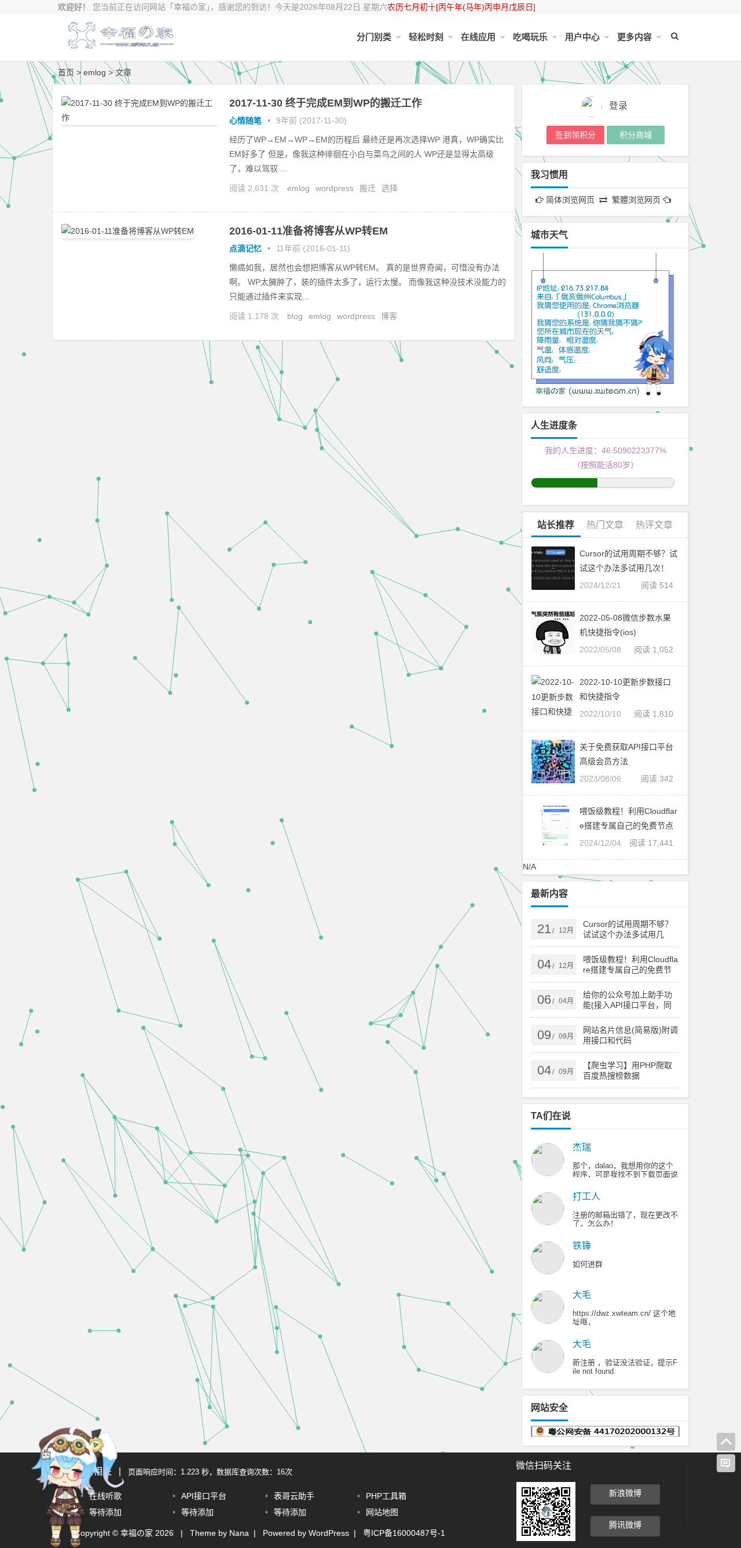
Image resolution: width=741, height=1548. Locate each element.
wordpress (335, 188)
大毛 (582, 1295)
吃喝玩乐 (530, 37)
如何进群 (588, 1264)
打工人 (586, 1196)
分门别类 (374, 37)
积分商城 (635, 135)
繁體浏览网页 (636, 199)
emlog (298, 188)
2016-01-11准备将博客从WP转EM (308, 231)
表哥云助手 (294, 1496)
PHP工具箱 (386, 1496)
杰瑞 (582, 1147)
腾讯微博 (625, 1524)
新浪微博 (625, 1493)
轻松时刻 (426, 37)
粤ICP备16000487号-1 (404, 1533)
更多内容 (634, 37)
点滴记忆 (245, 248)
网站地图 (382, 1512)
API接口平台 (203, 1496)
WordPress (329, 1533)
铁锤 (582, 1245)
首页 (66, 72)
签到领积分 (575, 135)
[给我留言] (726, 1463)
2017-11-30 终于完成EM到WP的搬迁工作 (325, 103)
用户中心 (582, 37)
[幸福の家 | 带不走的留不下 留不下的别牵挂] (121, 45)
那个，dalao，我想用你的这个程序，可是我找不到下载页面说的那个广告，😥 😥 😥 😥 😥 (625, 1174)
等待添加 (197, 1512)
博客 (389, 316)
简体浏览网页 (570, 199)
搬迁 (368, 188)
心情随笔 (245, 120)
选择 (389, 188)
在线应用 (478, 37)
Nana (239, 1533)
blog (295, 316)
